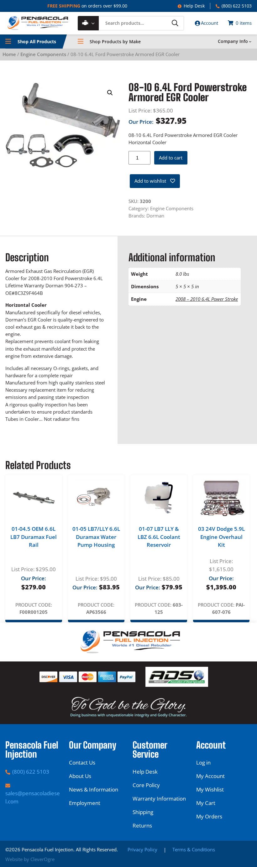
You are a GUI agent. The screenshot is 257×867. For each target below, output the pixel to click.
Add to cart (170, 157)
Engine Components (43, 54)
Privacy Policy (142, 849)
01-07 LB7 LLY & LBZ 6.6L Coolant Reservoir (159, 537)
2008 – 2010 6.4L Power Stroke (207, 298)
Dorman (155, 215)
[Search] (174, 23)
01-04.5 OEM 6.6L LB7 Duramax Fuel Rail (33, 537)
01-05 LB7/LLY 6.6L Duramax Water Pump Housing (96, 537)
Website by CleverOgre (30, 859)
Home (9, 54)
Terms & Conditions (193, 849)
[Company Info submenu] (250, 41)
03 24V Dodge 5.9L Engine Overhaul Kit (221, 537)
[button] (110, 92)
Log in (203, 762)
